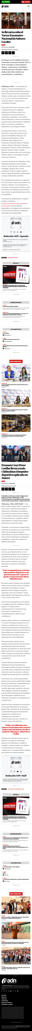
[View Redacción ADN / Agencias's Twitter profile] (14, 232)
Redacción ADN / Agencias (16, 236)
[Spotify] (11, 991)
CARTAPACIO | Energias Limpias (10, 306)
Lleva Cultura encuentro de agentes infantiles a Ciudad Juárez (14, 385)
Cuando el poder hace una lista (11, 339)
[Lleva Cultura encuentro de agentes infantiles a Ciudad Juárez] (16, 373)
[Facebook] (6, 52)
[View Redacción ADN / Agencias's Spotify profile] (21, 232)
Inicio (2, 11)
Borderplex (5, 312)
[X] (9, 52)
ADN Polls (5, 284)
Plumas (4, 305)
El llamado (6, 333)
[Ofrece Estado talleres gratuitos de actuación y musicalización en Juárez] (16, 398)
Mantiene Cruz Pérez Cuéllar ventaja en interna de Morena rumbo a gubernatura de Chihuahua (15, 286)
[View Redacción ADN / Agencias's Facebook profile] (11, 232)
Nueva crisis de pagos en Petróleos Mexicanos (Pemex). (15, 346)
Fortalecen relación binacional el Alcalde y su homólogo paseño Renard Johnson (15, 314)
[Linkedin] (6, 991)
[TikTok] (13, 991)
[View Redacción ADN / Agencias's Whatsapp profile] (17, 232)
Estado (6, 11)
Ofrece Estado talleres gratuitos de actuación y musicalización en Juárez (14, 410)
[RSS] (8, 991)
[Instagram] (4, 991)
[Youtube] (18, 991)
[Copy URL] (13, 52)
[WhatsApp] (2, 52)
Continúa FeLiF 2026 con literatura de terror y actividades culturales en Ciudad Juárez (14, 435)
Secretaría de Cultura (12, 257)
